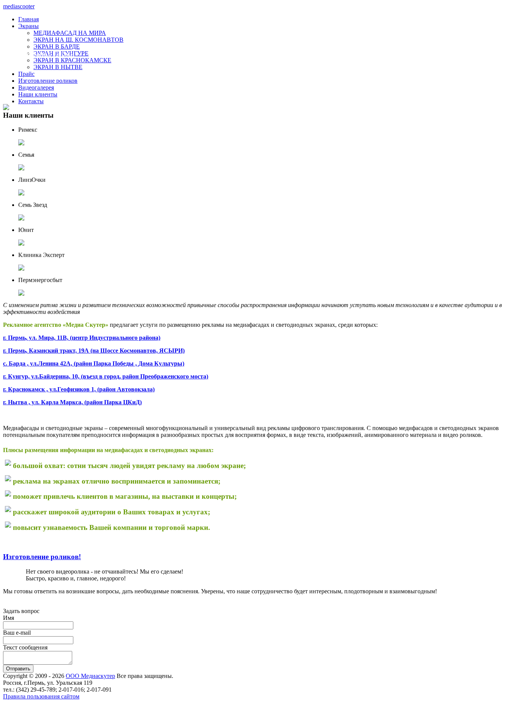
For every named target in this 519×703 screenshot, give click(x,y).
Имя (8, 618)
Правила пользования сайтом (41, 696)
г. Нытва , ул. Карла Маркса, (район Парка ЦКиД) (72, 402)
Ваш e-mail (17, 632)
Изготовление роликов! (42, 557)
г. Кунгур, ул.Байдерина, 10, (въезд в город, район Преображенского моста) (105, 376)
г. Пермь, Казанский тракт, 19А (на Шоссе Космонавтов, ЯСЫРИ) (94, 350)
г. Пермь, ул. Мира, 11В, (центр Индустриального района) (81, 337)
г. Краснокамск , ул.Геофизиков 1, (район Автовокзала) (79, 389)
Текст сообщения (25, 647)
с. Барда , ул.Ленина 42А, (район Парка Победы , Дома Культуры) (93, 363)
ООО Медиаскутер (90, 676)
